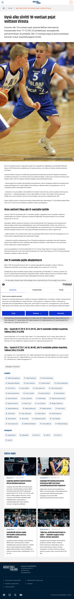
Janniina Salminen (13, 393)
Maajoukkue (12, 435)
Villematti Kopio (62, 424)
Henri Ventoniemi (56, 388)
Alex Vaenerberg (47, 378)
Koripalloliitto (44, 478)
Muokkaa (36, 313)
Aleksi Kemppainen (14, 378)
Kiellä (13, 313)
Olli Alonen (11, 413)
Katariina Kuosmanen (58, 398)
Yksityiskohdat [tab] (37, 290)
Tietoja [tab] (61, 290)
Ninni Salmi (61, 408)
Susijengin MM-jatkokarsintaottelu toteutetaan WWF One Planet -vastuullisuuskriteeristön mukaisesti (52, 483)
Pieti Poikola (12, 418)
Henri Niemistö (40, 388)
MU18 (48, 435)
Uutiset (10, 8)
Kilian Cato (27, 403)
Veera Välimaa (46, 424)
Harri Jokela (25, 388)
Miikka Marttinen (13, 408)
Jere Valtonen (60, 393)
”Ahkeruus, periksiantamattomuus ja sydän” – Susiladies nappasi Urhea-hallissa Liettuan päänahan (52, 534)
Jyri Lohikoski (28, 398)
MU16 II (37, 435)
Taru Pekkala (56, 418)
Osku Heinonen (26, 413)
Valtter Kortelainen (30, 424)
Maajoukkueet (44, 529)
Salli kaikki (60, 313)
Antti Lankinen (30, 383)
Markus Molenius (57, 403)
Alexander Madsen (13, 383)
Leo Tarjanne (41, 403)
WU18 (10, 440)
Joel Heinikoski (12, 398)
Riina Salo (25, 418)
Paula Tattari (41, 413)
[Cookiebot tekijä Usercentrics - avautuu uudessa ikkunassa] (64, 284)
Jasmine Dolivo (45, 393)
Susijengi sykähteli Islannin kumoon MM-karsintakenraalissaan (18, 482)
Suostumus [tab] (13, 290)
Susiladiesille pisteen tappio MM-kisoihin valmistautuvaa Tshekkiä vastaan (16, 534)
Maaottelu (25, 435)
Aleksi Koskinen (31, 378)
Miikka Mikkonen (30, 408)
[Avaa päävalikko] (2, 2)
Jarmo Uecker (30, 393)
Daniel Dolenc (45, 383)
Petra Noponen (56, 413)
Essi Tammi (11, 388)
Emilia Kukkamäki (62, 383)
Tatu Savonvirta (13, 424)
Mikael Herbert (46, 408)
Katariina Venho (13, 403)
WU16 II (58, 435)
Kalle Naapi (41, 398)
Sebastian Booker (40, 418)
